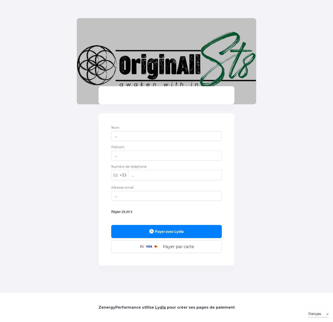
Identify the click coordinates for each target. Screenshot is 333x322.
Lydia (160, 307)
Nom (115, 127)
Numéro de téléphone (129, 166)
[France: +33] (119, 175)
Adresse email (122, 187)
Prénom (117, 147)
